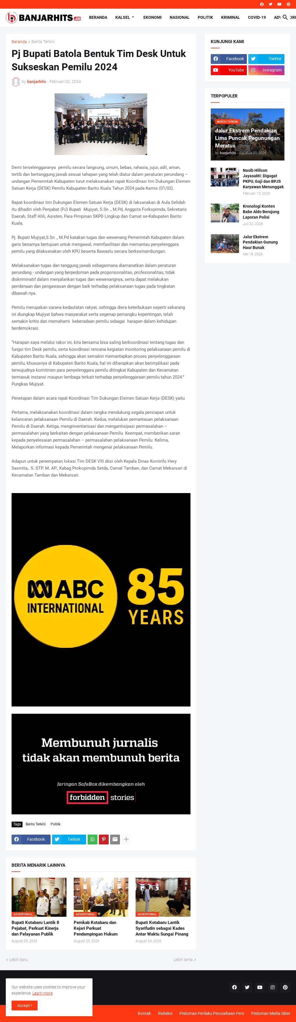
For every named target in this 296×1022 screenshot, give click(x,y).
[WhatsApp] (92, 839)
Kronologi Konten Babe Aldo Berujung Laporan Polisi (261, 211)
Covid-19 (257, 17)
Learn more (42, 993)
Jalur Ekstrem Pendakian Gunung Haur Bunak (260, 242)
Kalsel (122, 17)
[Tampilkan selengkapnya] (126, 839)
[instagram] (273, 988)
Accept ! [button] (24, 1005)
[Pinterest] (104, 839)
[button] (285, 18)
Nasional (180, 17)
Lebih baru (18, 959)
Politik (205, 17)
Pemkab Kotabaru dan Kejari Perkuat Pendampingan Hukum (96, 928)
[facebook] (262, 4)
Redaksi (165, 1013)
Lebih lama (183, 959)
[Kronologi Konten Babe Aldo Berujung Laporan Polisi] (225, 213)
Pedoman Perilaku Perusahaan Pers (212, 1013)
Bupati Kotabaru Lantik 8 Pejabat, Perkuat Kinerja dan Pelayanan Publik (35, 928)
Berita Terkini (43, 42)
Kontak (144, 1013)
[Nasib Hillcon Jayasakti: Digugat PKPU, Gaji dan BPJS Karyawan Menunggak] (225, 177)
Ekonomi (152, 17)
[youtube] (280, 4)
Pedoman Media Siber (270, 1013)
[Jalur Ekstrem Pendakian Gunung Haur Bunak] (225, 243)
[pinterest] (288, 4)
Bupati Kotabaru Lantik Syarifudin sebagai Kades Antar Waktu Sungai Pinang (162, 928)
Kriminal (230, 17)
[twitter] (270, 4)
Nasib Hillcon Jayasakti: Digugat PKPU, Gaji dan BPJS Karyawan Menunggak (263, 178)
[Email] (115, 839)
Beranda (98, 17)
